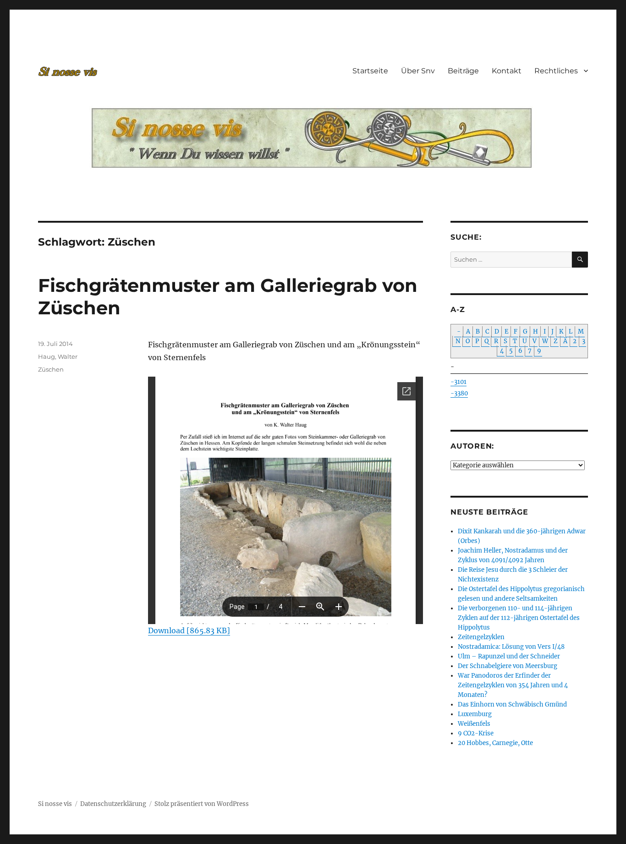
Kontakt (507, 70)
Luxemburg (475, 714)
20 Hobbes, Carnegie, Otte (495, 743)
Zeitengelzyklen (481, 637)
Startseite (370, 70)
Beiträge (463, 70)
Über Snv (418, 70)
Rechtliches (556, 70)
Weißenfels (474, 724)
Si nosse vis (55, 804)
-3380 (459, 393)
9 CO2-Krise (476, 733)
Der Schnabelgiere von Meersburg (507, 666)
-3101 (458, 382)
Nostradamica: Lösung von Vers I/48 (511, 647)
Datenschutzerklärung (113, 804)
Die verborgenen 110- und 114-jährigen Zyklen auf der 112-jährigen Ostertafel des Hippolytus (519, 617)
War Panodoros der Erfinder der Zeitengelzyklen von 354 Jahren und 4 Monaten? (513, 685)
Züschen (51, 369)
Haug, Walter (57, 356)
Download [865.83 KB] (189, 630)
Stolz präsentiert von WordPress (201, 804)
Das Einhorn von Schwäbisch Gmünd (512, 704)
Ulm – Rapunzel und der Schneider (509, 656)
